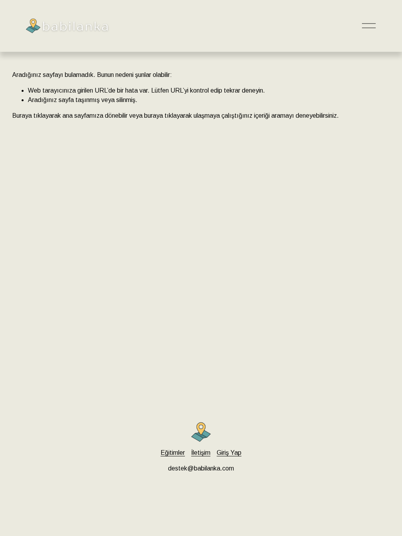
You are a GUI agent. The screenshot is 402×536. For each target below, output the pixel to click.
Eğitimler (173, 452)
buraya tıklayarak (168, 115)
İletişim (200, 452)
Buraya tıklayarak (36, 115)
